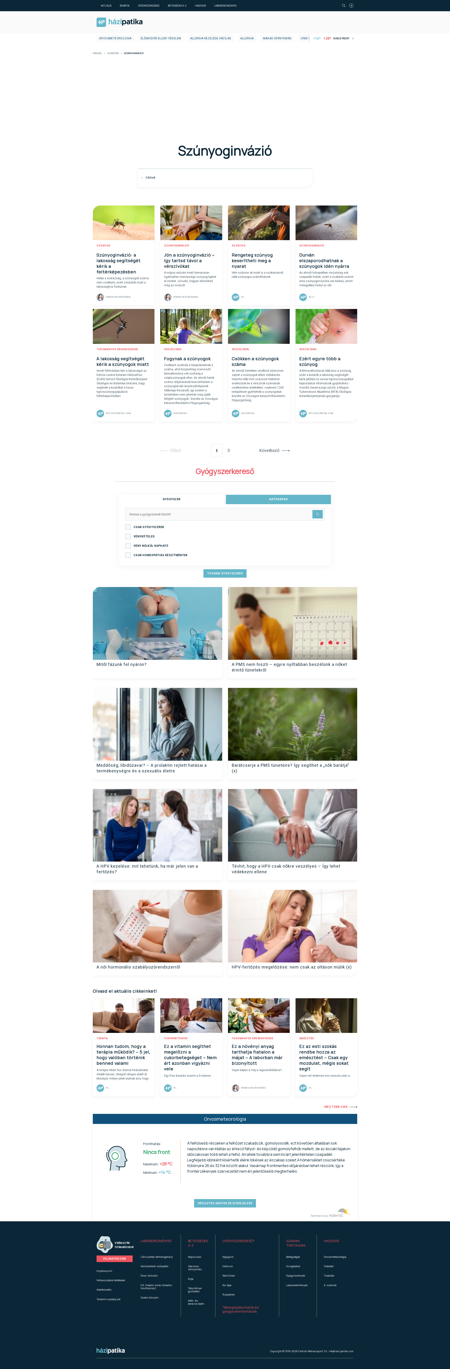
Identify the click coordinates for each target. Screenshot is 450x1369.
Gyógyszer (172, 499)
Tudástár (113, 53)
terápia (102, 1038)
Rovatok (125, 5)
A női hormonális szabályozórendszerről (138, 967)
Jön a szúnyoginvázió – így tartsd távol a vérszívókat (189, 260)
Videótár (329, 1266)
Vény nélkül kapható (151, 545)
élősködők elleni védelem (161, 38)
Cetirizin (227, 1266)
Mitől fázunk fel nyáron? (122, 664)
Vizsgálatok (293, 1266)
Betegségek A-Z (177, 5)
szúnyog (103, 245)
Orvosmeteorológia (115, 38)
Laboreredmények (225, 5)
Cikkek (150, 177)
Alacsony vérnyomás (195, 1267)
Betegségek (293, 1257)
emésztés (306, 1038)
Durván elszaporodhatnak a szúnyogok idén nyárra (324, 260)
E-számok (330, 1285)
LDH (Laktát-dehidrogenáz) (157, 1257)
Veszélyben (172, 349)
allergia (247, 38)
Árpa (190, 1279)
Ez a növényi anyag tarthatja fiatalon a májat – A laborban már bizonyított (257, 1054)
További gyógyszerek (225, 573)
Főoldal (97, 53)
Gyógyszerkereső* (238, 1241)
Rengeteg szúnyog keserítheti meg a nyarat (252, 260)
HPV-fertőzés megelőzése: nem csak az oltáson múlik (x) (292, 967)
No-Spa (226, 1285)
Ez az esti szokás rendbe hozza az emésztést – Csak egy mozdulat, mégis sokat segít (324, 1057)
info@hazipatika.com (341, 1351)
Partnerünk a (319, 1216)
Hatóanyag (278, 499)
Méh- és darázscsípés (196, 1302)
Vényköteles (144, 536)
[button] (157, 1243)
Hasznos (200, 5)
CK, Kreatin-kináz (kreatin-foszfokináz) (157, 1286)
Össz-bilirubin (149, 1275)
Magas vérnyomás (277, 38)
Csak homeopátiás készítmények (161, 555)
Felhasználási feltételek (111, 1280)
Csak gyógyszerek (149, 527)
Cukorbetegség (176, 1038)
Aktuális (106, 5)
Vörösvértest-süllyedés (154, 1266)
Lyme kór (308, 38)
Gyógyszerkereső (148, 5)
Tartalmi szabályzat (108, 1299)
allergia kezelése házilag (210, 38)
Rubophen (228, 1294)
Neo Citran (228, 1275)
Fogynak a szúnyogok (187, 358)
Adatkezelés (104, 1289)
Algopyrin (228, 1257)
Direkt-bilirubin (150, 1297)
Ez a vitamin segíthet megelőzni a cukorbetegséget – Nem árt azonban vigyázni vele (190, 1057)
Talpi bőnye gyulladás (195, 1289)
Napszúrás (194, 1257)
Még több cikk (336, 1106)
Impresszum (104, 1271)
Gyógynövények (295, 1275)
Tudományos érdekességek (117, 349)
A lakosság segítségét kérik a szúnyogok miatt (123, 361)
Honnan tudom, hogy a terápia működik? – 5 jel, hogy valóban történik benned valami (123, 1054)
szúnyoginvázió (176, 245)
